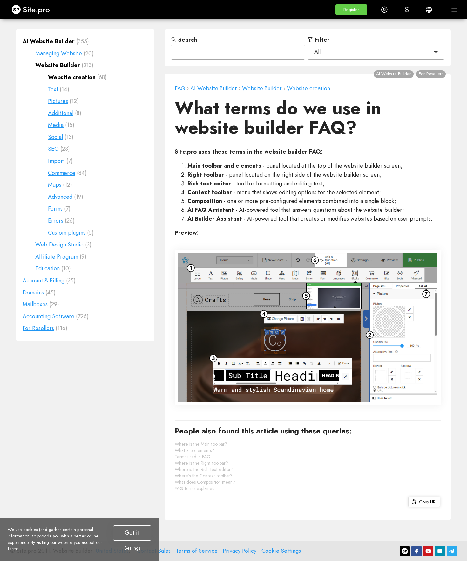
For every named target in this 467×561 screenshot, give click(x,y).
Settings (132, 548)
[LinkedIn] (440, 551)
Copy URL (426, 502)
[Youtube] (428, 551)
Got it (132, 533)
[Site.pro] (405, 551)
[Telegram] (452, 551)
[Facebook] (416, 551)
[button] (351, 9)
